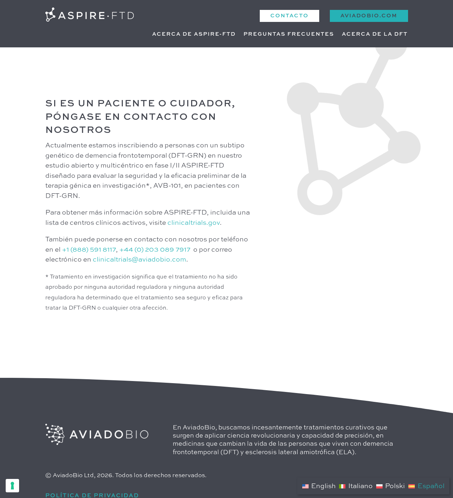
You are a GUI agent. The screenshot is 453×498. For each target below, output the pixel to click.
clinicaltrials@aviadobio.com (139, 259)
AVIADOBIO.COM (368, 15)
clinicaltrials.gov (193, 222)
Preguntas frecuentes (288, 34)
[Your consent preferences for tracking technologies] (12, 485)
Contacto (289, 15)
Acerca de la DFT (375, 34)
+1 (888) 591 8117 (89, 249)
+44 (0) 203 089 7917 (154, 249)
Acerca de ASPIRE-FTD (194, 34)
